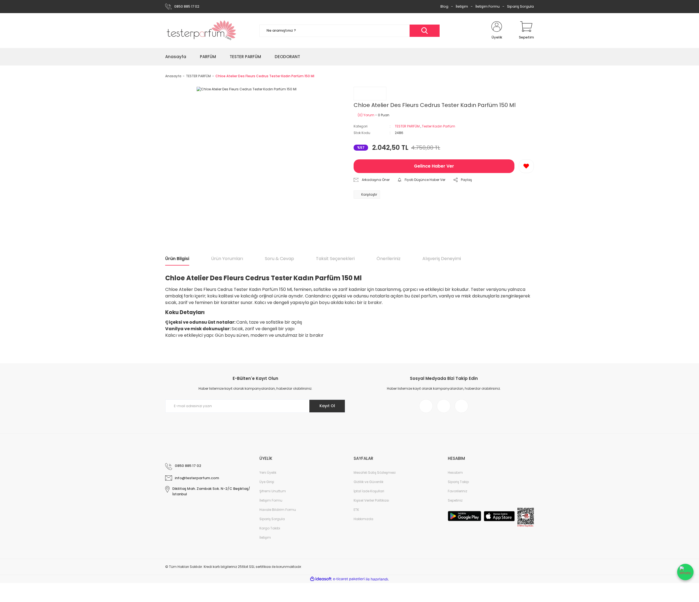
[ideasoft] (321, 579)
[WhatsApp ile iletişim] (685, 572)
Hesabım (455, 472)
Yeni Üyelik (267, 472)
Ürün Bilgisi (177, 258)
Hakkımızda (363, 519)
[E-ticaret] (349, 579)
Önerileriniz (389, 258)
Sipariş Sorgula (520, 6)
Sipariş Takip (458, 481)
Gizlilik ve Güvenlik (368, 481)
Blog (444, 6)
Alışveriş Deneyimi (441, 258)
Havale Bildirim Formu (277, 509)
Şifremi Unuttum (272, 491)
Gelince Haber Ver (434, 166)
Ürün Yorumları (227, 258)
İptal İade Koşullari (369, 491)
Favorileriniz (457, 491)
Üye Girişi (266, 481)
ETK (356, 509)
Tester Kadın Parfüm (438, 126)
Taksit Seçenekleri (335, 258)
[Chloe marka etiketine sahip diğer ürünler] (370, 93)
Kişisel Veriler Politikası (371, 500)
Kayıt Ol (327, 406)
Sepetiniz (455, 500)
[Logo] (201, 30)
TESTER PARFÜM (407, 126)
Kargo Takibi (269, 528)
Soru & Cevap (279, 258)
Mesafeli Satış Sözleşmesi (375, 472)
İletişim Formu (487, 6)
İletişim (462, 6)
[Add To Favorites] (526, 166)
